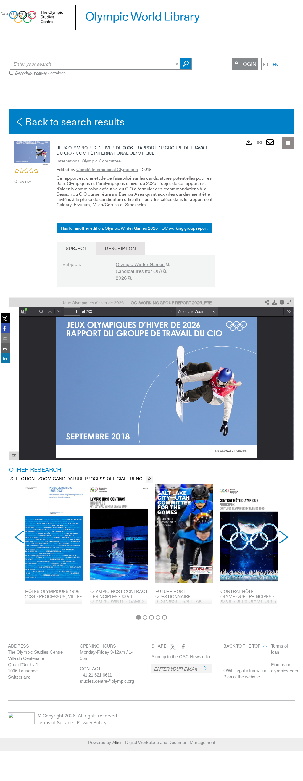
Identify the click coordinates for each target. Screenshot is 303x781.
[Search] (168, 264)
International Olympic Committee (89, 160)
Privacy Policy (92, 722)
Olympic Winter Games (140, 264)
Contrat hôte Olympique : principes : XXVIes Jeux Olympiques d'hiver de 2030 (248, 598)
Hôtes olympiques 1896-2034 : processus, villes (54, 594)
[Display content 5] (164, 617)
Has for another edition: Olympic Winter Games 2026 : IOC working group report (134, 228)
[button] (32, 152)
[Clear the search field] (177, 64)
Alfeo (116, 742)
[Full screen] (289, 302)
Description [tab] (120, 248)
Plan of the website (241, 676)
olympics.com (284, 670)
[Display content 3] (151, 617)
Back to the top (241, 646)
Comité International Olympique (107, 169)
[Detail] (282, 302)
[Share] (267, 302)
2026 (121, 277)
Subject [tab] (76, 248)
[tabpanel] (151, 360)
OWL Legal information (245, 670)
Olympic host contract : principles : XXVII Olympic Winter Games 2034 (119, 598)
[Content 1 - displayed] (138, 617)
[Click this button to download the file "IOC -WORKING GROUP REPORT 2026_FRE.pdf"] (274, 302)
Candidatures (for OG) (139, 271)
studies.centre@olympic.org (107, 681)
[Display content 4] (158, 617)
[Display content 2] (145, 617)
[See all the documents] (149, 479)
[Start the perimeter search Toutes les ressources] (186, 64)
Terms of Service (55, 722)
